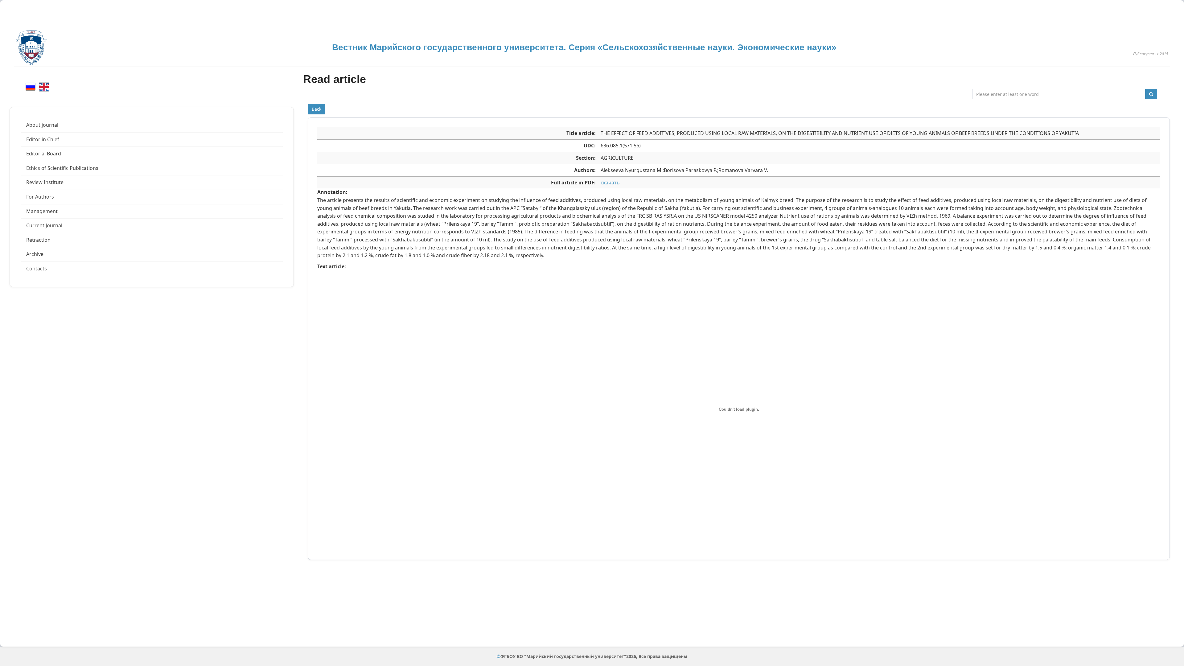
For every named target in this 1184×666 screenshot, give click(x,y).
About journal (42, 124)
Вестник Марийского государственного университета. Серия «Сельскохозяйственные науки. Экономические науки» (584, 47)
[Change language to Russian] (30, 86)
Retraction (38, 239)
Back (316, 109)
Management (42, 211)
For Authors (40, 196)
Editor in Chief (42, 139)
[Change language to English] (44, 87)
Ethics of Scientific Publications (62, 168)
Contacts (36, 268)
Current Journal (44, 225)
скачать (610, 182)
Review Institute (45, 182)
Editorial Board (43, 153)
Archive (34, 254)
